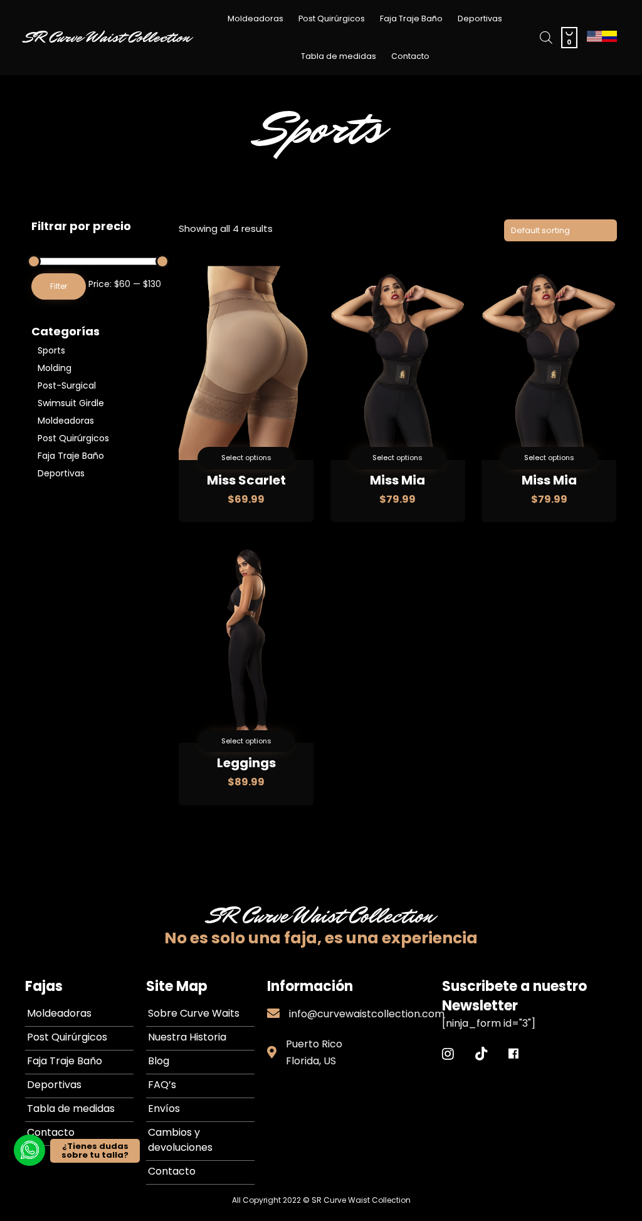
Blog (158, 1061)
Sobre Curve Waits (193, 1013)
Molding (54, 368)
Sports (51, 350)
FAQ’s (162, 1084)
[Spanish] (609, 39)
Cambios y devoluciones (180, 1140)
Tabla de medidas (338, 56)
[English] (594, 39)
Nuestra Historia (187, 1037)
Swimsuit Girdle (71, 403)
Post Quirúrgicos (331, 18)
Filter (58, 286)
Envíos (164, 1108)
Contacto (410, 56)
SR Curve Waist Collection (107, 37)
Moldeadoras (255, 18)
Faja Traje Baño (411, 18)
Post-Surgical (67, 385)
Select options (246, 458)
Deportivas (480, 18)
